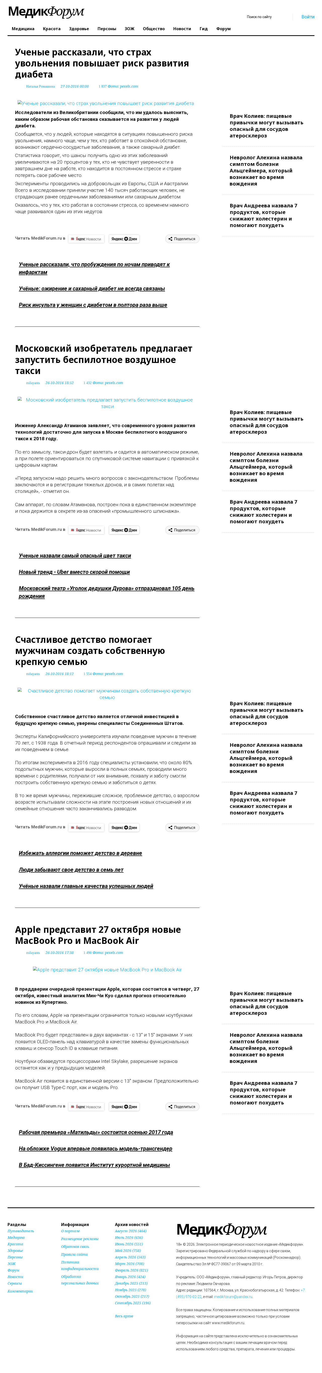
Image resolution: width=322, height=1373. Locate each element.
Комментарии (20, 1291)
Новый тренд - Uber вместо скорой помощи (74, 572)
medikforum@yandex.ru (233, 1297)
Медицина (23, 28)
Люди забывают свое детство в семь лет (71, 870)
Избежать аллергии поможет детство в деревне (80, 853)
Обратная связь (75, 1246)
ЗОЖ (129, 28)
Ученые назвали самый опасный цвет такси (75, 555)
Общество (154, 28)
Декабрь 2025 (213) (131, 1283)
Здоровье (79, 28)
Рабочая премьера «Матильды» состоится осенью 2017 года (96, 1132)
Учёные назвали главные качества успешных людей (86, 886)
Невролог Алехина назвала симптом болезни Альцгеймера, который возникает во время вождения (266, 170)
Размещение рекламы (80, 1238)
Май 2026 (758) (128, 1250)
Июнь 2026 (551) (129, 1244)
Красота (52, 28)
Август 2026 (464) (130, 1231)
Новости (182, 28)
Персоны (107, 28)
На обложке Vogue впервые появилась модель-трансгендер (95, 1148)
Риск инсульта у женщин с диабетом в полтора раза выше (93, 305)
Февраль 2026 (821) (131, 1270)
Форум (223, 28)
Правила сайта (74, 1254)
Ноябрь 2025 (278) (130, 1289)
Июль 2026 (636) (129, 1237)
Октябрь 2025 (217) (132, 1296)
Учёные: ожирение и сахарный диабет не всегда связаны (92, 288)
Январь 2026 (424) (130, 1276)
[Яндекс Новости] (86, 239)
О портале (70, 1231)
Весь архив (124, 1316)
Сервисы (15, 1283)
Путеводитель (21, 1231)
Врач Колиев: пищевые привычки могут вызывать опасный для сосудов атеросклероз (266, 126)
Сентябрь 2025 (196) (133, 1303)
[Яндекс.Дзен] (124, 239)
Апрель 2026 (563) (130, 1257)
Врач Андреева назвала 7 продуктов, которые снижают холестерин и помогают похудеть (263, 215)
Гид (204, 28)
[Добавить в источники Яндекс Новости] (67, 1292)
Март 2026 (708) (129, 1263)
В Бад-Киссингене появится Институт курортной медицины (94, 1165)
